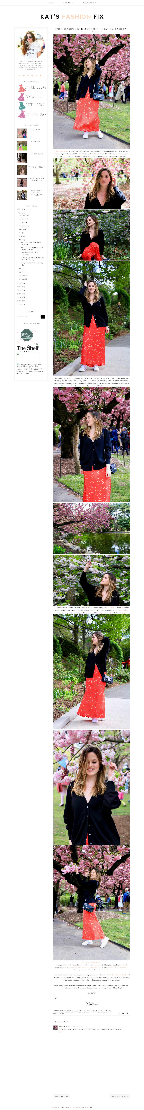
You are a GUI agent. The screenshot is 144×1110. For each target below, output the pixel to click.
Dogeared (111, 967)
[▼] (17, 213)
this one (82, 965)
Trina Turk (67, 965)
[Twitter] (25, 75)
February (22, 276)
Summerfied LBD (36, 154)
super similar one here (90, 967)
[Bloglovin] (41, 75)
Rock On (36, 129)
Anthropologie (97, 965)
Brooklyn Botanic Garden (118, 975)
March (21, 272)
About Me (68, 3)
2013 (19, 301)
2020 (19, 209)
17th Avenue (66, 1107)
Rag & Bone (77, 967)
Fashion (107, 1010)
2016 (19, 290)
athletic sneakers (122, 610)
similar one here (122, 967)
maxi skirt (112, 607)
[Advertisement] (70, 1078)
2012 (19, 304)
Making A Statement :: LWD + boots (36, 167)
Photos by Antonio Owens (91, 962)
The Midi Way (36, 141)
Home (51, 3)
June (20, 236)
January (22, 279)
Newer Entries (61, 1096)
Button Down (65, 1010)
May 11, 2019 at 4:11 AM (76, 1026)
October (22, 222)
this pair (105, 970)
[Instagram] (33, 75)
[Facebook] (20, 75)
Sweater (62, 1013)
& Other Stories (87, 970)
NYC (67, 1012)
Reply (60, 1032)
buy (74, 1010)
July (20, 233)
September (22, 226)
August (21, 229)
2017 (19, 287)
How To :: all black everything (36, 179)
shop (82, 1012)
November (22, 219)
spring (102, 1012)
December (22, 215)
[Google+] (37, 75)
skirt (88, 1012)
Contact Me (89, 3)
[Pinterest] (29, 75)
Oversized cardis (61, 151)
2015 (19, 294)
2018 (19, 283)
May (20, 240)
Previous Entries (120, 1096)
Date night (98, 1010)
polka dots (74, 1012)
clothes (89, 1010)
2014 (19, 297)
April (20, 269)
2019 (20, 213)
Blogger (88, 1107)
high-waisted (59, 1012)
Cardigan (81, 1010)
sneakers (94, 1012)
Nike (64, 967)
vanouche (63, 1026)
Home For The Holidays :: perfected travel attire (37, 193)
